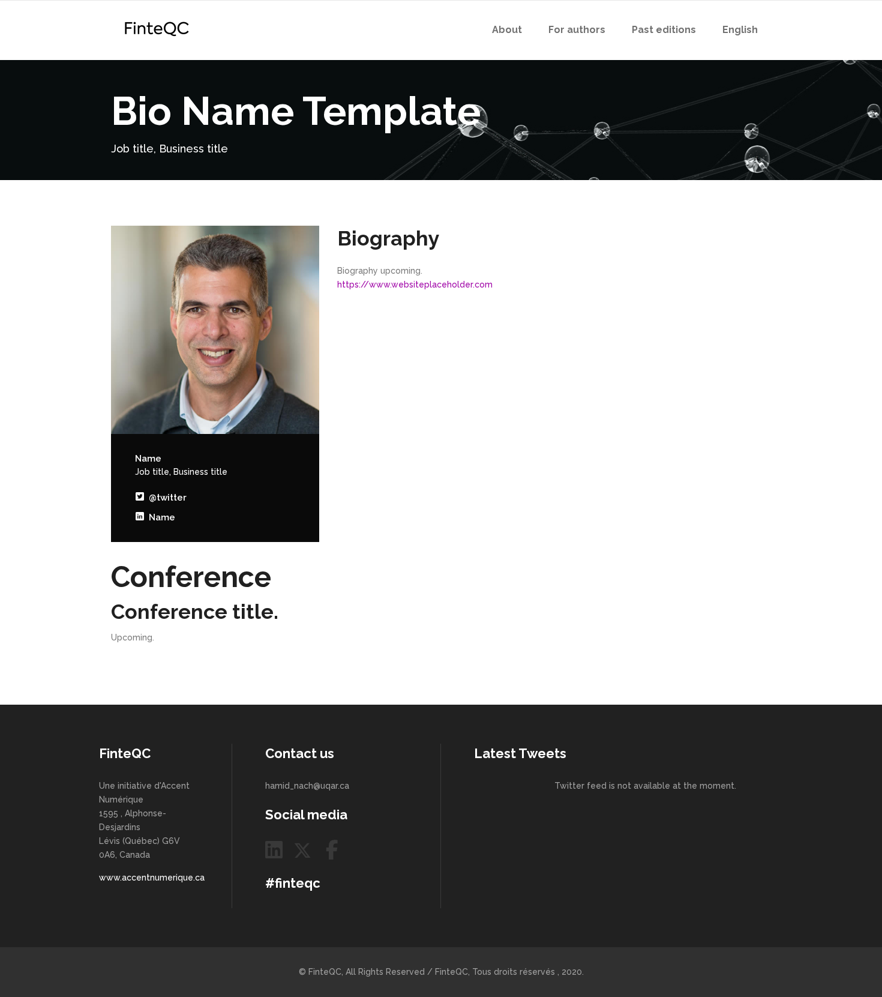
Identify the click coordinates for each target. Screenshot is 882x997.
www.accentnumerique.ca (152, 877)
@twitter (165, 497)
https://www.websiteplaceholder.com (415, 284)
